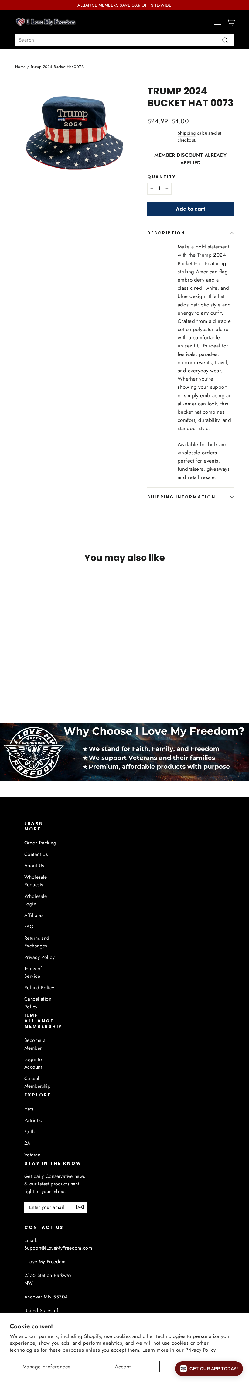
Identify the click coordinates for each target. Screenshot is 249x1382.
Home (20, 67)
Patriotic (33, 1120)
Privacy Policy (200, 1349)
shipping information (181, 497)
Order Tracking (40, 842)
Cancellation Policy (37, 1002)
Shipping (187, 133)
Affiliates (33, 915)
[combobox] (124, 40)
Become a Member (35, 1044)
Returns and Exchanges (36, 942)
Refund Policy (39, 987)
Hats (29, 1108)
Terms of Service (33, 972)
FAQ (28, 926)
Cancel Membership (37, 1082)
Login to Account (33, 1063)
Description (166, 233)
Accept (123, 1366)
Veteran (32, 1154)
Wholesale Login (35, 900)
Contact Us (36, 854)
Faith (29, 1131)
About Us (34, 865)
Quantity (161, 177)
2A (27, 1143)
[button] (209, 1368)
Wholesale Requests (35, 881)
